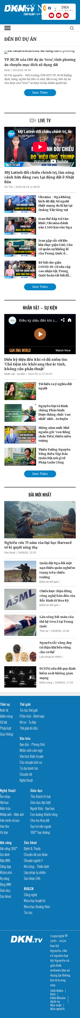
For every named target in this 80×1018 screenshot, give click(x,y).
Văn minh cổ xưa (9, 820)
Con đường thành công (44, 814)
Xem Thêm (40, 92)
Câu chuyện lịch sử (31, 762)
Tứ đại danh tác (29, 768)
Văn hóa (25, 738)
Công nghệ (30, 894)
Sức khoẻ (9, 552)
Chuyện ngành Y (33, 860)
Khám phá (6, 872)
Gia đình (5, 854)
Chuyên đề (26, 774)
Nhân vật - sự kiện (14, 373)
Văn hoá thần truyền (32, 756)
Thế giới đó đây (29, 728)
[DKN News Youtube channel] (51, 15)
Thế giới (25, 704)
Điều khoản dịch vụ (57, 999)
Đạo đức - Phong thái (32, 744)
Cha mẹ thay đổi (39, 820)
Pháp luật (5, 728)
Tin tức (28, 912)
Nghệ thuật (26, 780)
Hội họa (4, 802)
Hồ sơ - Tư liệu (28, 722)
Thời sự (43, 630)
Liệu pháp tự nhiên (50, 656)
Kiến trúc (5, 808)
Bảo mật (55, 1005)
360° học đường (40, 832)
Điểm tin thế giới (48, 581)
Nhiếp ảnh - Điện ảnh (12, 814)
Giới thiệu (56, 991)
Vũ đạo (4, 832)
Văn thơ (4, 826)
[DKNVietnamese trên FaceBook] (49, 8)
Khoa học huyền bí (34, 900)
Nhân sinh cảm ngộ (31, 750)
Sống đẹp (5, 866)
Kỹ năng (4, 878)
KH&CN (28, 888)
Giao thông (6, 734)
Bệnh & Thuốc (32, 848)
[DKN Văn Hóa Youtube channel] (66, 15)
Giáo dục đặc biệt (40, 802)
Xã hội (3, 722)
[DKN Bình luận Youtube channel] (58, 15)
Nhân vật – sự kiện (40, 307)
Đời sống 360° (8, 848)
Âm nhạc (5, 796)
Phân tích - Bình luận (32, 716)
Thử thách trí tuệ (40, 796)
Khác (7, 70)
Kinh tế (4, 710)
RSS (52, 994)
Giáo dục (36, 790)
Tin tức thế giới (29, 710)
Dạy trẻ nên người (40, 826)
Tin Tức (8, 186)
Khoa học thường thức (37, 906)
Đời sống (6, 842)
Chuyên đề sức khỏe (36, 854)
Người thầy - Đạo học (42, 808)
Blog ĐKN (5, 884)
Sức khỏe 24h (32, 878)
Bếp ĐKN (5, 860)
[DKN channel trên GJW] (63, 8)
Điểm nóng (45, 682)
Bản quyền (57, 1009)
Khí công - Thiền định (36, 866)
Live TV (44, 120)
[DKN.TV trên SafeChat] (44, 8)
